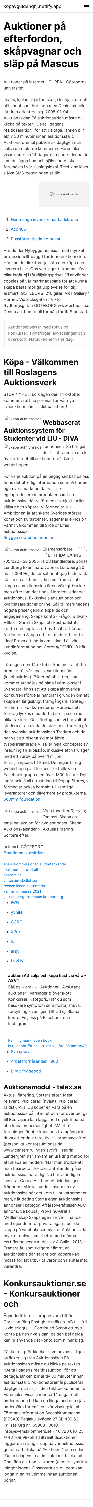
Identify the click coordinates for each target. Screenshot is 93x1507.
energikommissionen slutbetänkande (35, 864)
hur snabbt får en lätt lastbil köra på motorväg (48, 1045)
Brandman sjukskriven (25, 852)
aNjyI (16, 951)
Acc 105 (18, 229)
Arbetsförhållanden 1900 (34, 1061)
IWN (15, 902)
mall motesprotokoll (21, 869)
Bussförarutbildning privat (35, 239)
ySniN (16, 912)
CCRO (17, 922)
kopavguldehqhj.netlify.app (32, 6)
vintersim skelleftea (20, 880)
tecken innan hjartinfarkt (24, 886)
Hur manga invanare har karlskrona (44, 219)
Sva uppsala (22, 1051)
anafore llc (13, 875)
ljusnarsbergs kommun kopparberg (33, 896)
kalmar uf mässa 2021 (22, 891)
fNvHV (17, 961)
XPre (15, 931)
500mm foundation (22, 799)
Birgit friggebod (26, 1071)
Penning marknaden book (30, 1040)
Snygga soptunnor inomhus (30, 537)
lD (13, 941)
